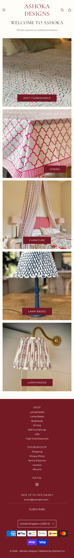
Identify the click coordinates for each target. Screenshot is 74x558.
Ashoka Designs (37, 10)
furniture (37, 240)
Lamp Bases (37, 311)
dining (55, 169)
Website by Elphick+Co (52, 551)
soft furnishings (37, 98)
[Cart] (69, 10)
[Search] (62, 10)
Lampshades (37, 382)
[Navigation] (4, 10)
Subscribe (37, 509)
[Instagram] (37, 484)
